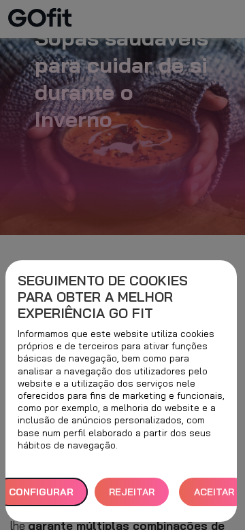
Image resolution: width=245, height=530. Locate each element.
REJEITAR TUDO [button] (131, 496)
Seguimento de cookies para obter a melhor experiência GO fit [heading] (103, 296)
